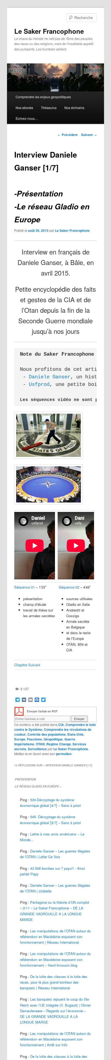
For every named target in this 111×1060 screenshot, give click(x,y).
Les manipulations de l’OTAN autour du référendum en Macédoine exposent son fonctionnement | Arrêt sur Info (55, 1039)
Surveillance (37, 748)
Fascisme (34, 739)
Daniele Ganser (49, 377)
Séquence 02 (68, 587)
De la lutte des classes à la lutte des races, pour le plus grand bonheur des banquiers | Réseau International (53, 982)
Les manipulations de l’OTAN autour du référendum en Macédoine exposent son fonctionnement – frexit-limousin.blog (55, 959)
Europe (19, 739)
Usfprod (39, 385)
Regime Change (58, 744)
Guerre (69, 739)
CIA (61, 724)
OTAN (40, 744)
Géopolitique (53, 739)
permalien (63, 753)
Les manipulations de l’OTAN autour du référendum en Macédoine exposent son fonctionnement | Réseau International (55, 936)
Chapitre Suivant (27, 664)
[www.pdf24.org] (19, 711)
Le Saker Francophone (49, 31)
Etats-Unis (75, 734)
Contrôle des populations (46, 734)
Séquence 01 (24, 587)
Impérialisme (24, 744)
